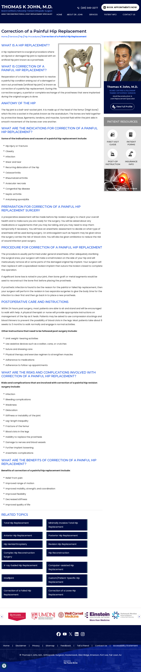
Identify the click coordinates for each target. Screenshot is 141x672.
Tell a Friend (83, 645)
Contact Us (129, 14)
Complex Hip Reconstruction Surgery (19, 554)
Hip (21, 36)
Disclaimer (21, 645)
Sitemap (50, 645)
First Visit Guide (113, 143)
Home (59, 14)
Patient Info (110, 14)
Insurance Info (131, 162)
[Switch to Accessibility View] (4, 665)
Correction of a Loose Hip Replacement (62, 592)
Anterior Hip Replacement (18, 535)
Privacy (36, 645)
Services (93, 14)
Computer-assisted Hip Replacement (61, 567)
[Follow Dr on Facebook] (58, 634)
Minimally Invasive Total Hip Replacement (63, 524)
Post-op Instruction (112, 162)
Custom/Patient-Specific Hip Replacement (64, 580)
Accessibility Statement (125, 645)
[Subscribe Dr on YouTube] (70, 634)
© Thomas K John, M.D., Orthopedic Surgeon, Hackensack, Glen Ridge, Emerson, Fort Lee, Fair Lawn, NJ (71, 654)
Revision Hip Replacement (62, 544)
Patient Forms (131, 143)
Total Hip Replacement (16, 522)
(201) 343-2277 (89, 7)
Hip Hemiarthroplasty (15, 544)
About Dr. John (74, 14)
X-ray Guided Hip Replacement (20, 565)
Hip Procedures (32, 36)
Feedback (66, 645)
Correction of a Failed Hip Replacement (17, 592)
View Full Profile (124, 106)
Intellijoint (9, 578)
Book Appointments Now (122, 7)
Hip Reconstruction (58, 552)
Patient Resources (122, 121)
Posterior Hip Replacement (63, 535)
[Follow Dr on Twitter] (64, 634)
